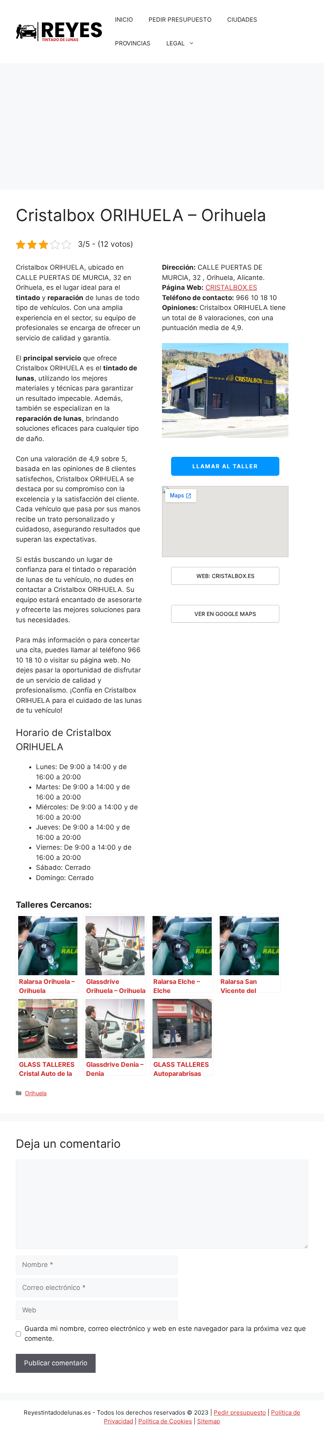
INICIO (124, 19)
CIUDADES (242, 19)
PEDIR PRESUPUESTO (180, 19)
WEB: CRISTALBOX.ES (225, 575)
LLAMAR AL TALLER (225, 466)
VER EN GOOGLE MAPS (225, 613)
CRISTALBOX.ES (231, 287)
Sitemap (208, 1421)
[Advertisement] (162, 122)
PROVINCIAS (133, 43)
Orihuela (36, 1093)
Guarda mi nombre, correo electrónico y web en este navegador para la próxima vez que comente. (165, 1334)
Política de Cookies (165, 1421)
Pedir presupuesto (240, 1412)
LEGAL (175, 43)
